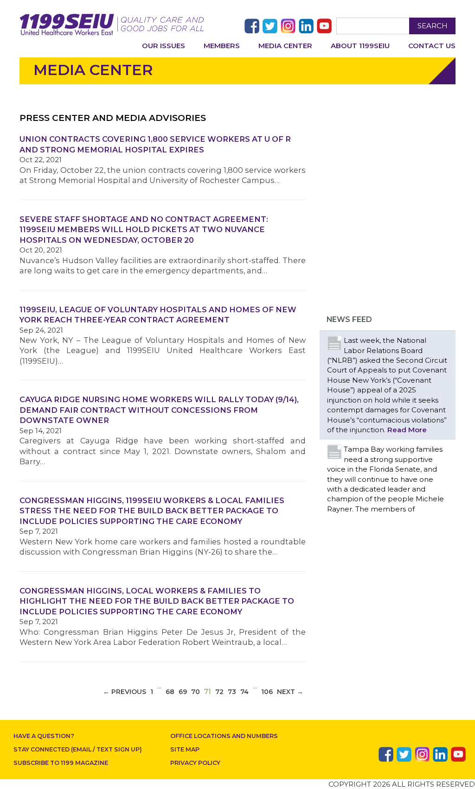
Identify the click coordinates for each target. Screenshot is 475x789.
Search (432, 25)
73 (232, 692)
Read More (407, 429)
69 (183, 692)
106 (267, 692)
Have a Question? (43, 735)
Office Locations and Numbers (224, 735)
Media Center (285, 45)
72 (219, 692)
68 (170, 692)
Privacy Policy (195, 762)
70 (195, 692)
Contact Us (432, 45)
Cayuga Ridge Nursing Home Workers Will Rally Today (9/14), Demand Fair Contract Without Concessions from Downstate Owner (159, 410)
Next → (290, 692)
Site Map (184, 749)
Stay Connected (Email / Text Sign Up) (77, 749)
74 (244, 692)
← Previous (124, 692)
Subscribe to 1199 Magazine (60, 762)
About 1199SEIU (360, 45)
